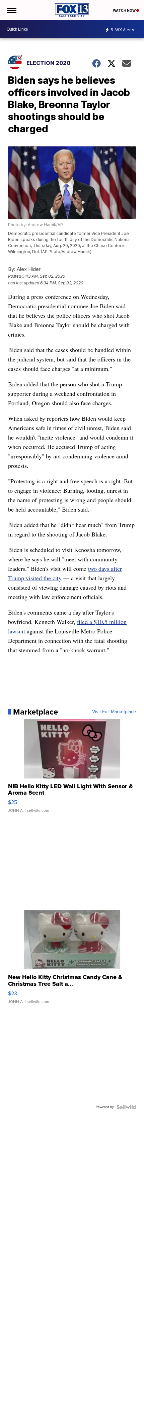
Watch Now (124, 10)
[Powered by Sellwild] (126, 1107)
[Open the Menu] (11, 10)
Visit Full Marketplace (114, 711)
